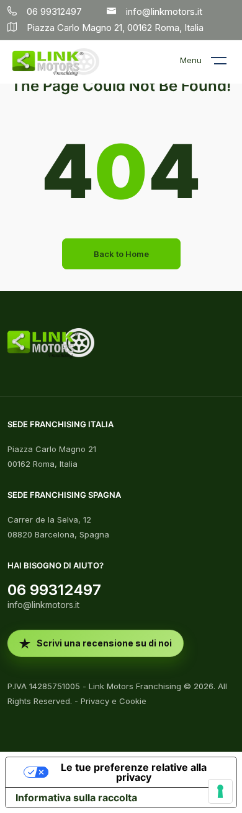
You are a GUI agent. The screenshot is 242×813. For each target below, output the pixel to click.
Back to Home (121, 254)
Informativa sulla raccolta (76, 797)
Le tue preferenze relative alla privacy (134, 772)
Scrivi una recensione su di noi (104, 643)
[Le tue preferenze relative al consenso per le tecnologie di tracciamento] (220, 791)
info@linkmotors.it (43, 604)
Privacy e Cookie (113, 701)
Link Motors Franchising (135, 686)
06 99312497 (54, 590)
